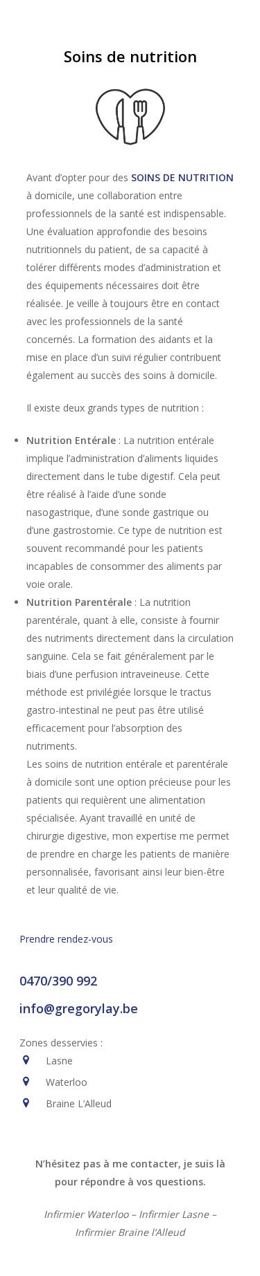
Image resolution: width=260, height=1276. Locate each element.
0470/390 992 (58, 980)
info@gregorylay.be (78, 1008)
